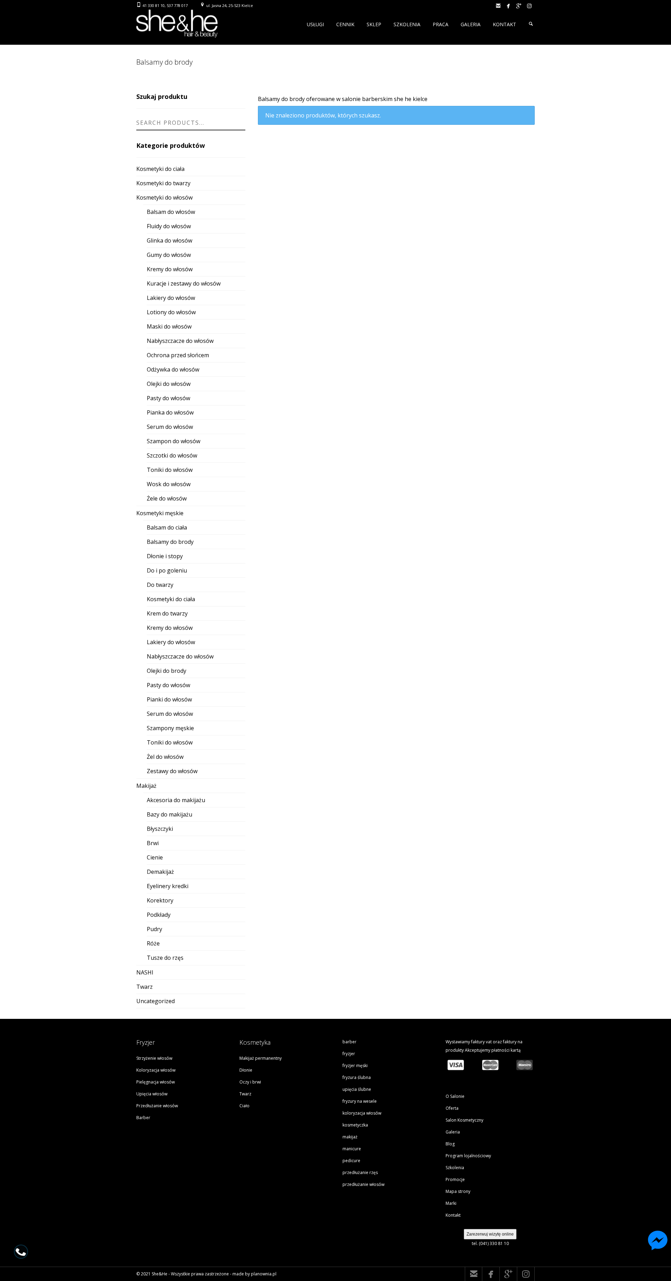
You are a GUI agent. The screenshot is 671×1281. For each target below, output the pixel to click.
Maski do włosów (169, 326)
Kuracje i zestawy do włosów (184, 283)
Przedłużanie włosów (157, 1106)
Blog (450, 1144)
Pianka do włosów (170, 412)
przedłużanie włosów (363, 1184)
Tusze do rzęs (165, 958)
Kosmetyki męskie (159, 513)
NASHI (144, 972)
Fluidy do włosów (169, 226)
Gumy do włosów (169, 255)
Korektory (160, 900)
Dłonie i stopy (165, 556)
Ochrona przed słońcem (178, 355)
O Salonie (455, 1096)
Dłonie (245, 1070)
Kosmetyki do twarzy (163, 183)
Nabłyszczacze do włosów (180, 341)
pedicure (351, 1161)
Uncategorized (155, 1001)
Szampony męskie (170, 728)
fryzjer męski (355, 1065)
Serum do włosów (170, 427)
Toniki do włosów (170, 470)
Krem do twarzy (167, 613)
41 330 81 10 (154, 5)
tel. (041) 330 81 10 (490, 1243)
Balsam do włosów (171, 212)
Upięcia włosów (151, 1094)
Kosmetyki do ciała (160, 169)
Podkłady (159, 915)
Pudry (154, 929)
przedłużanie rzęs (360, 1172)
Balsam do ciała (167, 527)
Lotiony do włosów (171, 312)
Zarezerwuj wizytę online (490, 1234)
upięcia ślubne (356, 1089)
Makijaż (146, 786)
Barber (143, 1118)
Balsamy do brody (170, 542)
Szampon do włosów (173, 441)
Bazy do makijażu (169, 814)
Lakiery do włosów (171, 298)
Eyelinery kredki (167, 886)
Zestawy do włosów (172, 771)
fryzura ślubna (356, 1077)
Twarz (144, 987)
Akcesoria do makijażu (176, 800)
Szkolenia (455, 1168)
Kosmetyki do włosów (164, 197)
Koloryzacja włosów (155, 1070)
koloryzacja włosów (361, 1113)
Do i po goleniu (167, 570)
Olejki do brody (166, 671)
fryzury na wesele (359, 1101)
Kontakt (453, 1215)
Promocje (455, 1179)
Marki (451, 1203)
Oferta (452, 1108)
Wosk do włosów (168, 484)
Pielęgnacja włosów (155, 1082)
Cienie (155, 857)
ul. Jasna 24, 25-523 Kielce (229, 5)
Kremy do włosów (170, 269)
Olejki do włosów (168, 384)
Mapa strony (458, 1191)
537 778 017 (177, 5)
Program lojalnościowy (468, 1156)
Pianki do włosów (169, 699)
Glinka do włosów (169, 240)
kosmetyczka (355, 1125)
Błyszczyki (160, 829)
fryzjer (348, 1054)
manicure (351, 1149)
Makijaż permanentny (260, 1058)
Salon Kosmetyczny (464, 1120)
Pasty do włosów (168, 398)
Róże (153, 943)
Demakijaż (160, 872)
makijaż (350, 1137)
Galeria (453, 1132)
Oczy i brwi (250, 1082)
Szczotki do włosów (172, 455)
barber (349, 1042)
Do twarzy (160, 585)
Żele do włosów (167, 498)
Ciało (244, 1106)
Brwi (153, 843)
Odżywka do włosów (173, 369)
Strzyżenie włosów (154, 1058)
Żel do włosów (165, 757)
